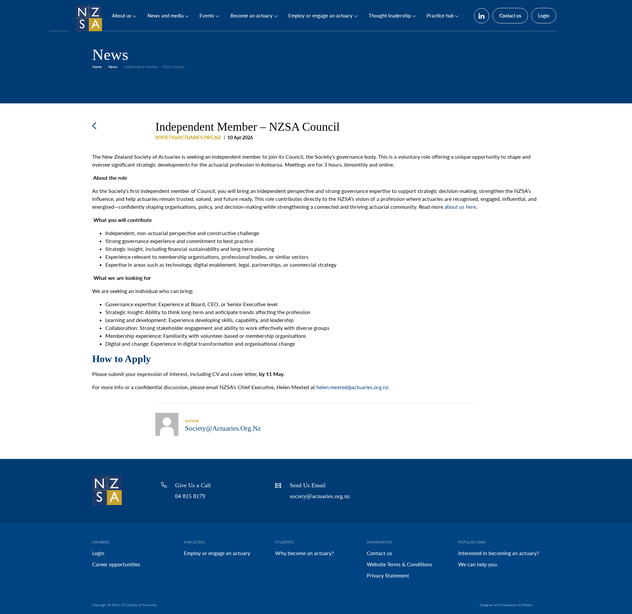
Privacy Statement (388, 575)
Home (97, 67)
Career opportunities (116, 564)
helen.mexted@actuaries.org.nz (352, 387)
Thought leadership (390, 15)
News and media (165, 15)
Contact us (510, 15)
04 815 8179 (190, 496)
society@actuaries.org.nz (320, 496)
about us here (460, 206)
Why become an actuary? (304, 553)
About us (121, 15)
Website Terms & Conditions (399, 564)
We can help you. (478, 564)
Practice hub (440, 15)
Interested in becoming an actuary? (498, 553)
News (113, 67)
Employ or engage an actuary (320, 15)
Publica (527, 605)
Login (543, 15)
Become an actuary (251, 15)
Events (206, 15)
